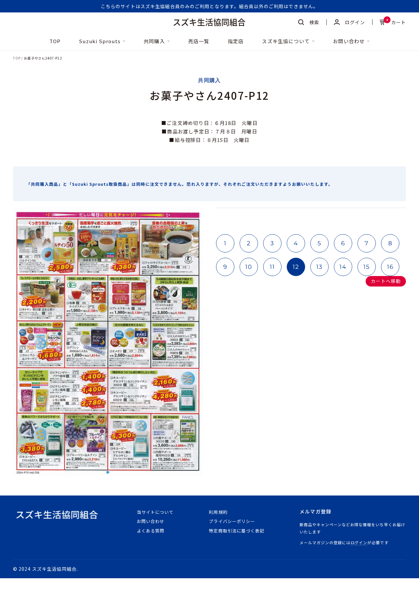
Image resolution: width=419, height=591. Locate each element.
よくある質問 (150, 531)
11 (272, 266)
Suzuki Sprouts (99, 41)
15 (366, 266)
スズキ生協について (286, 41)
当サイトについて (155, 512)
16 (390, 266)
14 (343, 266)
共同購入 (154, 41)
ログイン (359, 542)
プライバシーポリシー (232, 521)
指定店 (236, 41)
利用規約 (218, 512)
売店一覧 (199, 41)
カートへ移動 (386, 281)
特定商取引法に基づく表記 (236, 531)
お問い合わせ (349, 41)
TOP (55, 41)
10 (248, 266)
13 (319, 266)
